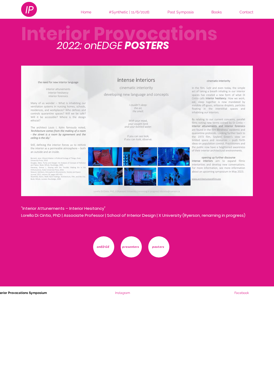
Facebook (241, 293)
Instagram (91, 293)
